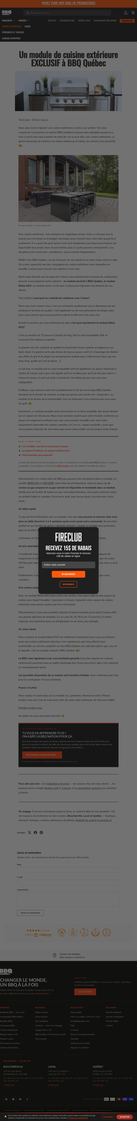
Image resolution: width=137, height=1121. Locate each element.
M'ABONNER (68, 574)
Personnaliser (108, 1117)
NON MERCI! (68, 584)
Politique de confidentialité (78, 1118)
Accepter (125, 1117)
